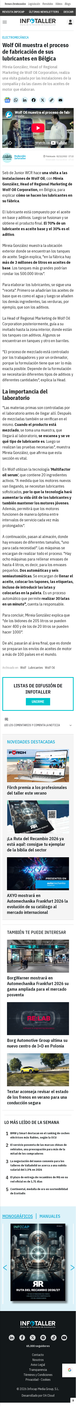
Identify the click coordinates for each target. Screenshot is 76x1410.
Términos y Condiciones (38, 1375)
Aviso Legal (38, 1365)
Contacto (38, 1355)
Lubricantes (35, 668)
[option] (38, 1262)
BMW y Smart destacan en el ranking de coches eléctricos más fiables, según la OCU (38, 1135)
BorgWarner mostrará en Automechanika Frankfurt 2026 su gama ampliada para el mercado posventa (38, 986)
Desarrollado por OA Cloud (38, 1395)
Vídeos (58, 4)
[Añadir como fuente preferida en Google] (69, 1370)
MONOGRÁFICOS (17, 1216)
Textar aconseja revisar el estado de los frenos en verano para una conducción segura (37, 1097)
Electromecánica (15, 37)
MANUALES (49, 1216)
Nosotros (38, 1360)
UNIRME (38, 701)
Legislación (34, 4)
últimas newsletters (44, 12)
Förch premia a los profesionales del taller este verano (37, 790)
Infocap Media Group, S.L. (43, 1389)
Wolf (23, 668)
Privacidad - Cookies (38, 1379)
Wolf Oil (50, 668)
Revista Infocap (13, 12)
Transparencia (38, 1370)
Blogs (68, 4)
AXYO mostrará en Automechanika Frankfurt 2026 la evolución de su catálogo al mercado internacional (37, 904)
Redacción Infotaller (20, 157)
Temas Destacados (15, 4)
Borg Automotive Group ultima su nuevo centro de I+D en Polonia (37, 1043)
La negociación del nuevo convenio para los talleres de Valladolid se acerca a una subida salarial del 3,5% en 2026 (36, 1165)
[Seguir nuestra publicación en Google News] (7, 100)
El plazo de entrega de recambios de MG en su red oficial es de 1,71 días (37, 1179)
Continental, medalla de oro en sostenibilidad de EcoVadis (37, 1191)
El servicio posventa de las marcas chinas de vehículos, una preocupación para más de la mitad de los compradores (36, 1149)
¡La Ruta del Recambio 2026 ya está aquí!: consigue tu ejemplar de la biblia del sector (36, 844)
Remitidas (47, 4)
